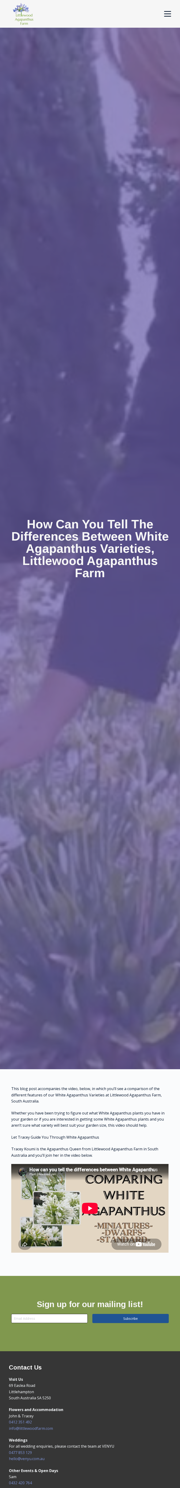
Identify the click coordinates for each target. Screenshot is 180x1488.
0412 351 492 (20, 1422)
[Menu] (167, 13)
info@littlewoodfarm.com (31, 1428)
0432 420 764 (20, 1482)
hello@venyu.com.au (27, 1458)
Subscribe (130, 1318)
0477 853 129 (20, 1452)
